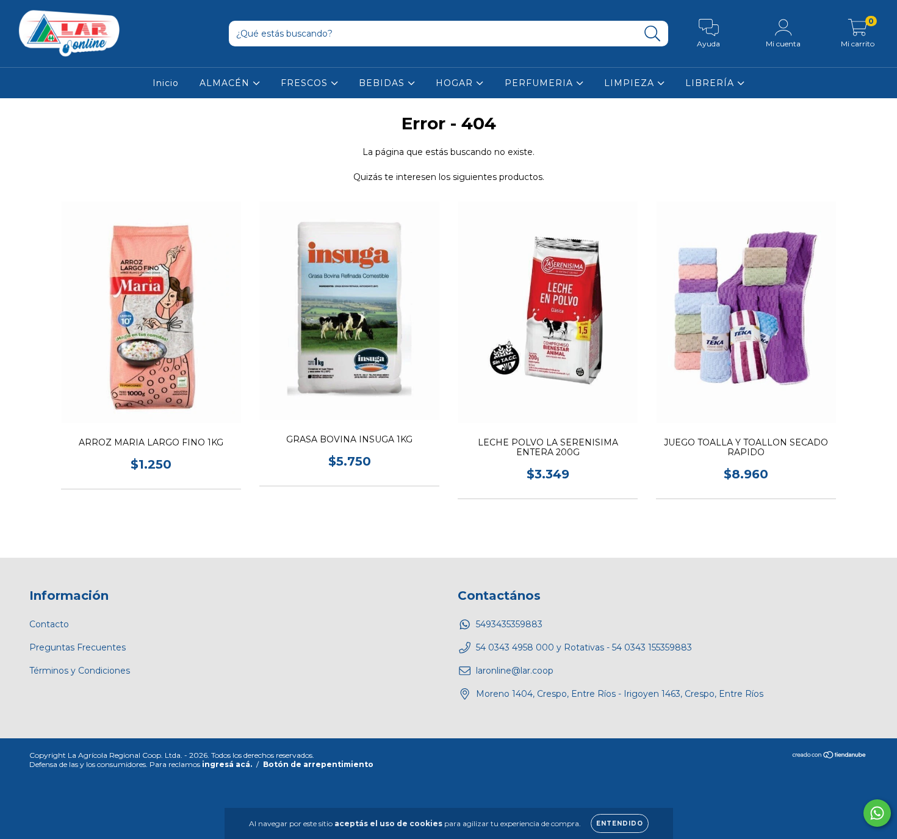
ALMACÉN (226, 82)
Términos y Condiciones (79, 670)
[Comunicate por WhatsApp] (877, 813)
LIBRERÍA (711, 82)
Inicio (166, 82)
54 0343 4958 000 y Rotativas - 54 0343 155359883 (584, 647)
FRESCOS (306, 82)
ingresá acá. (227, 764)
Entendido (619, 823)
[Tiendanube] (829, 756)
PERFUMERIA (540, 82)
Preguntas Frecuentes (77, 647)
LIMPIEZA (630, 82)
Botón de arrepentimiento (318, 764)
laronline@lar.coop (514, 670)
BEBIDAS (383, 82)
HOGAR (456, 82)
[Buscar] (652, 34)
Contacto (49, 624)
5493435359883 (509, 624)
